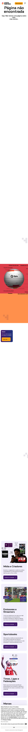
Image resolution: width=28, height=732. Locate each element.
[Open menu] (25, 3)
